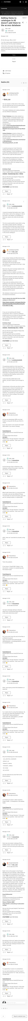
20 (7, 959)
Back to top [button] (3, 1016)
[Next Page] (26, 83)
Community (4, 8)
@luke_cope (7, 99)
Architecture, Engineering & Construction (14, 12)
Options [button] (24, 18)
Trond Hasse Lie (7, 431)
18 (7, 859)
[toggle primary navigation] (2, 2)
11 (7, 598)
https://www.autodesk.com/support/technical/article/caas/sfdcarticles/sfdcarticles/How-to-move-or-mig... (14, 303)
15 (7, 747)
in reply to (14, 206)
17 (7, 831)
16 (7, 790)
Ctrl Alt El (5, 437)
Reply (14, 55)
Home (2, 12)
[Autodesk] (7, 1)
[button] (26, 22)
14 (7, 702)
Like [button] (13, 59)
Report (14, 61)
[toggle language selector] (20, 1)
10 (7, 552)
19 (7, 931)
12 (7, 627)
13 (7, 676)
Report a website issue (19, 1016)
